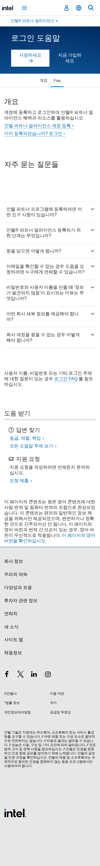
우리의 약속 (16, 574)
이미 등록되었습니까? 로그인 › (34, 133)
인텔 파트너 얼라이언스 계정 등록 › (38, 125)
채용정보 (13, 652)
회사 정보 (13, 561)
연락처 (11, 613)
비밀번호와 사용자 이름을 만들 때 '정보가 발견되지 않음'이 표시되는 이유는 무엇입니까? (45, 293)
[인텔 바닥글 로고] (15, 812)
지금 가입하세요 (69, 58)
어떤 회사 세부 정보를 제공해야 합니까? (42, 316)
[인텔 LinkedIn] (34, 675)
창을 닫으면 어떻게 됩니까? (33, 251)
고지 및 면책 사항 (25, 749)
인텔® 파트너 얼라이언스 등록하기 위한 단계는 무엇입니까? (43, 233)
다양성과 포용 (18, 587)
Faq (57, 80)
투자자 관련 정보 (21, 600)
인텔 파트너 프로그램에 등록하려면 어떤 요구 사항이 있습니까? (44, 212)
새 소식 (11, 626)
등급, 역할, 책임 (26, 438)
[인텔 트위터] (20, 675)
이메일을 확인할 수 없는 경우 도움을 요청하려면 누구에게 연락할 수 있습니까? (45, 269)
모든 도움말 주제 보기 (32, 446)
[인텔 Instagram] (48, 675)
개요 (44, 80)
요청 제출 (20, 480)
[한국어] (78, 8)
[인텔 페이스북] (6, 675)
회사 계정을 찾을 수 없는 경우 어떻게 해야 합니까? (43, 337)
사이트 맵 (13, 639)
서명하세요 (30, 55)
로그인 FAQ (66, 378)
